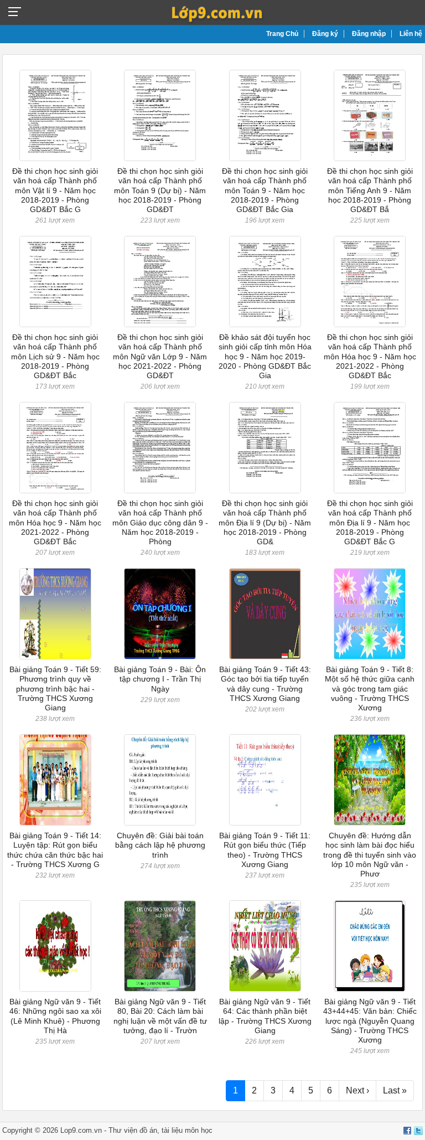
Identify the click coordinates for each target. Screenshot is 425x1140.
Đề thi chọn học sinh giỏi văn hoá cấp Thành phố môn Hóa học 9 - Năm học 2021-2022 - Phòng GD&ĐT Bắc (370, 356)
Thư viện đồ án (132, 1130)
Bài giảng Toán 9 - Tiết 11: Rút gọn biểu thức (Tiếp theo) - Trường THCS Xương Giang (264, 850)
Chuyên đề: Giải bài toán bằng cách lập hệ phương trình (160, 845)
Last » (395, 1090)
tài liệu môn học (187, 1130)
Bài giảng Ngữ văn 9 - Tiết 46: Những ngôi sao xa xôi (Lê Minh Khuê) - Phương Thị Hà (55, 1016)
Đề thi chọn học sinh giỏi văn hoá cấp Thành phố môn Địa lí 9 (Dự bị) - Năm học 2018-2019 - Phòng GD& (265, 522)
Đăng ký (325, 34)
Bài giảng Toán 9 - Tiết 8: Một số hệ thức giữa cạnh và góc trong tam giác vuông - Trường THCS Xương (369, 688)
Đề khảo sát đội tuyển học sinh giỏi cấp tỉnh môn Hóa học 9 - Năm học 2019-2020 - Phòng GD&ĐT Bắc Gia (265, 356)
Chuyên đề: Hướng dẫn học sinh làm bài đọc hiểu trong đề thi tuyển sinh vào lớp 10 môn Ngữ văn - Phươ (369, 854)
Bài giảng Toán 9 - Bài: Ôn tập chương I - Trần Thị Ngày (160, 679)
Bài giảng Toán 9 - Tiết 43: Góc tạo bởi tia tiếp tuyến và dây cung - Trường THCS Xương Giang (265, 684)
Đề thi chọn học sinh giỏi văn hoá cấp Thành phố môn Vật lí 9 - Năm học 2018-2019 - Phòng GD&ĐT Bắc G (55, 190)
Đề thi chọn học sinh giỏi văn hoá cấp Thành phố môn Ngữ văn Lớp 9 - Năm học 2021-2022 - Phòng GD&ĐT (160, 356)
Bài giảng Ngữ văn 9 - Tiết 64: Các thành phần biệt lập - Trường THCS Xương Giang (265, 1016)
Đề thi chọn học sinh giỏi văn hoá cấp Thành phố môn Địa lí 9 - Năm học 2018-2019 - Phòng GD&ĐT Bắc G (370, 522)
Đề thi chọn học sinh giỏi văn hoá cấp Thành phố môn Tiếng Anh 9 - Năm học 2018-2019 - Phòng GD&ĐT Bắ (370, 190)
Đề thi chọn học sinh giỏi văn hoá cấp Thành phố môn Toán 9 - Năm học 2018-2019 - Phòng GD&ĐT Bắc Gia (265, 190)
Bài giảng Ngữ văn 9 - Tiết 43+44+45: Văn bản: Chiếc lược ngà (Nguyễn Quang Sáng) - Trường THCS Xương (370, 1020)
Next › (357, 1090)
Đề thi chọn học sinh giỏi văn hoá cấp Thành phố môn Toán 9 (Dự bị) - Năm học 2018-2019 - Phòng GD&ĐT (160, 190)
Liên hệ (411, 34)
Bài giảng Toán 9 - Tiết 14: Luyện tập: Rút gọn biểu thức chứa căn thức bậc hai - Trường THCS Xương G (55, 850)
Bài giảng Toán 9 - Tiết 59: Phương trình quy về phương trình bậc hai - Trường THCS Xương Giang (55, 688)
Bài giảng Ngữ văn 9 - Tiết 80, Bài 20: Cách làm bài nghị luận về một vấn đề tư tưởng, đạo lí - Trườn (160, 1016)
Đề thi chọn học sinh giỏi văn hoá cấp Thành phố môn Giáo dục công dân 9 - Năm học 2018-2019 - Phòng (160, 522)
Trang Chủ (282, 34)
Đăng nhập (369, 34)
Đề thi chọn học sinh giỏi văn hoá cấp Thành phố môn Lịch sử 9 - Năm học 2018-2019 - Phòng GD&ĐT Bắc (55, 356)
